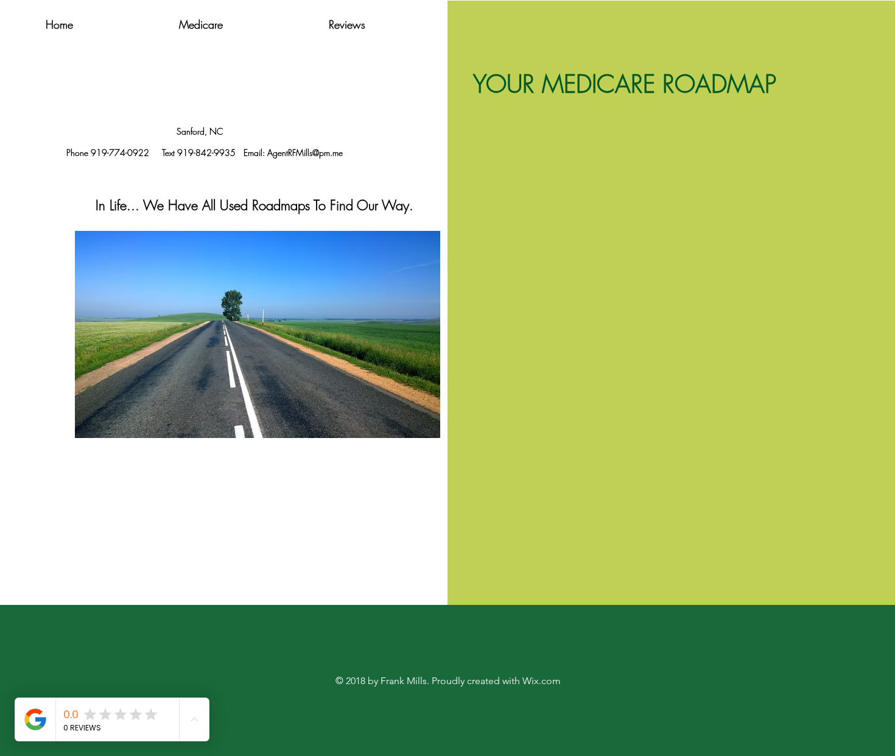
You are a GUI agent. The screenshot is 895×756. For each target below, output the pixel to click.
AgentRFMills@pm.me (305, 152)
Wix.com (541, 681)
